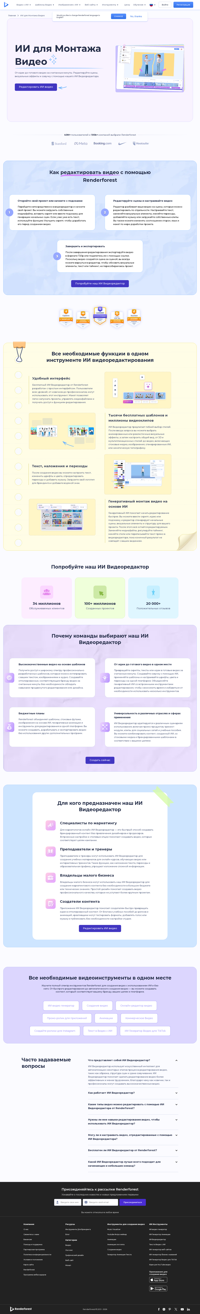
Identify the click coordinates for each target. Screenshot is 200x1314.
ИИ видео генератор (158, 1229)
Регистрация (183, 5)
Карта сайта (29, 1265)
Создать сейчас (100, 760)
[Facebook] (158, 1309)
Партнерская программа (34, 1249)
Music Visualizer (114, 1229)
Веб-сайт (69, 1260)
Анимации (111, 1239)
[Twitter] (175, 1309)
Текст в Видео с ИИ (157, 1244)
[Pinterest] (169, 1309)
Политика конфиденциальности (37, 1255)
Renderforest (29, 1270)
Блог (67, 1234)
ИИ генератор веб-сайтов (160, 1249)
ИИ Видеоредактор (157, 1239)
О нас (26, 1229)
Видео (68, 1245)
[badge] (66, 319)
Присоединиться (133, 1202)
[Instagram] (164, 1309)
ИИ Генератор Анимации (159, 1234)
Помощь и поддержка (33, 1244)
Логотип (69, 1250)
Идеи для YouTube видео (160, 1265)
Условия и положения (33, 1260)
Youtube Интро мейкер (117, 1234)
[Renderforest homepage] (6, 5)
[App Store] (158, 1279)
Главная (12, 15)
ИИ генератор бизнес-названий (163, 1255)
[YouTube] (182, 1309)
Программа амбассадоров (35, 1275)
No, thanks (136, 16)
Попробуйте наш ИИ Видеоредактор (100, 283)
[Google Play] (158, 1288)
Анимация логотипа (115, 1244)
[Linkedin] (188, 1309)
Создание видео (114, 1249)
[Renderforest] (21, 1309)
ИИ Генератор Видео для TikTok (163, 1260)
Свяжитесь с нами (31, 1234)
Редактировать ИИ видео (36, 86)
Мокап (68, 1265)
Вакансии (28, 1239)
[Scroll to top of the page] (193, 1305)
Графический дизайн (74, 1255)
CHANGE (118, 16)
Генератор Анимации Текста (119, 1255)
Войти (165, 5)
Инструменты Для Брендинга (78, 1229)
